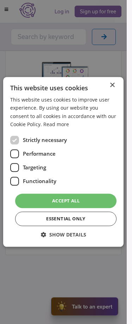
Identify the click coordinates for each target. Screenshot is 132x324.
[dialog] (63, 162)
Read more (56, 124)
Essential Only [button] (66, 219)
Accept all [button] (66, 200)
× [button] (112, 85)
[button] (63, 235)
